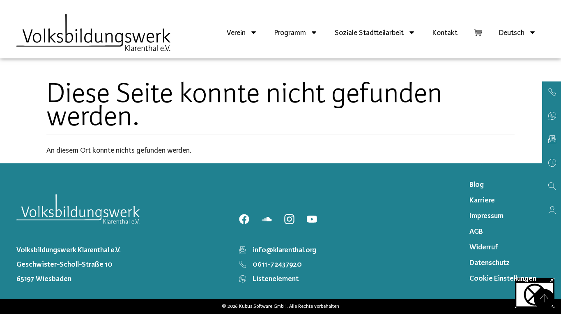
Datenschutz (489, 262)
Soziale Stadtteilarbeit (369, 32)
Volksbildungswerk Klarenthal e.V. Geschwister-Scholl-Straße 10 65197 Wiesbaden (68, 264)
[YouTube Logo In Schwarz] (311, 219)
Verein (236, 32)
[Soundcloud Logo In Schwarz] (266, 219)
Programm (290, 32)
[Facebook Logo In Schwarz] (244, 219)
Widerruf (483, 246)
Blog (476, 184)
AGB (476, 231)
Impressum (486, 215)
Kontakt (445, 32)
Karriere (482, 199)
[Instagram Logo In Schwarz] (289, 219)
